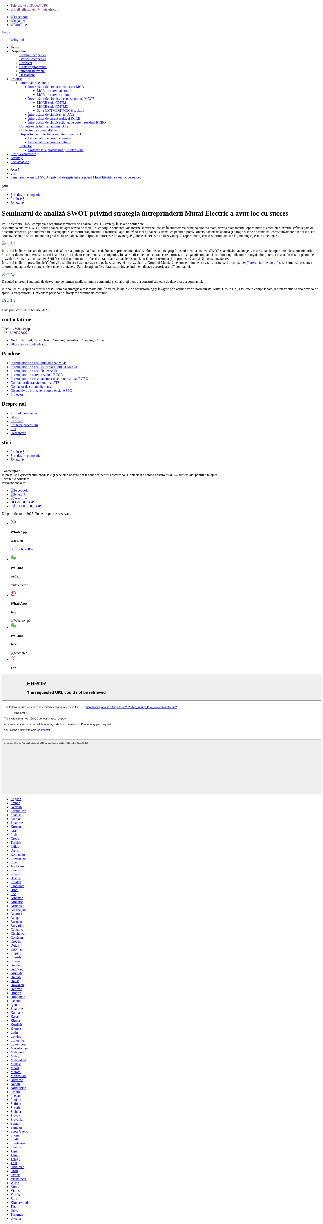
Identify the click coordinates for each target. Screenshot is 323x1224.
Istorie (15, 417)
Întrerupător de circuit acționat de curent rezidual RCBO (67, 122)
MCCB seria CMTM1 (52, 102)
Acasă (15, 47)
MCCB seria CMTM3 (52, 106)
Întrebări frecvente (32, 71)
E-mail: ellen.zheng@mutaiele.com (35, 9)
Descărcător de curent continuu (49, 142)
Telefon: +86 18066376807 (30, 5)
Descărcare (27, 75)
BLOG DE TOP (22, 502)
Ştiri (13, 173)
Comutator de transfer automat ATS (43, 126)
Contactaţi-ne (20, 162)
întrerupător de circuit (262, 262)
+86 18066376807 (14, 333)
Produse (16, 79)
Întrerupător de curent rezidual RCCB (54, 118)
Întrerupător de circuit (34, 83)
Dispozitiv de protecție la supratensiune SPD (50, 134)
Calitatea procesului (33, 67)
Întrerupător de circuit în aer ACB (51, 114)
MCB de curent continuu (54, 95)
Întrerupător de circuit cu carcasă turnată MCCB (61, 98)
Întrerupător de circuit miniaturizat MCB (56, 87)
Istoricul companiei (32, 59)
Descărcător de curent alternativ (50, 138)
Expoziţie (17, 202)
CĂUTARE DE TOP (26, 506)
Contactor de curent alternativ (39, 130)
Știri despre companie (25, 195)
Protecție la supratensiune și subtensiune (55, 150)
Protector (25, 146)
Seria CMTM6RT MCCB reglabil (60, 110)
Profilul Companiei (32, 55)
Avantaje (17, 158)
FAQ (14, 429)
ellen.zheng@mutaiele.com (29, 344)
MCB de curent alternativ (54, 91)
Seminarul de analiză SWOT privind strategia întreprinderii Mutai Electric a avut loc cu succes (76, 177)
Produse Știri (19, 198)
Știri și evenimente (23, 154)
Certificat (25, 63)
